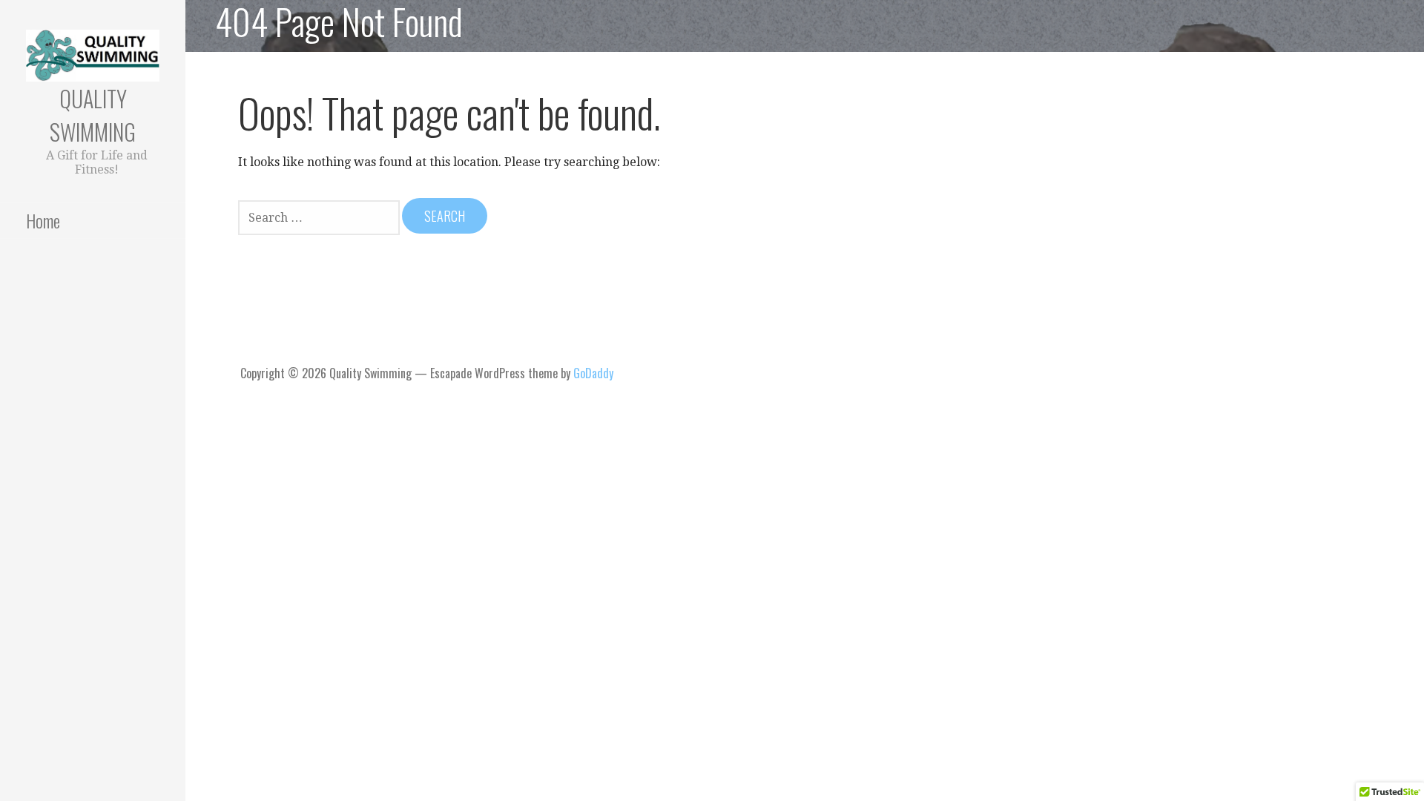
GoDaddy (593, 373)
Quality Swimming (93, 115)
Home (43, 220)
